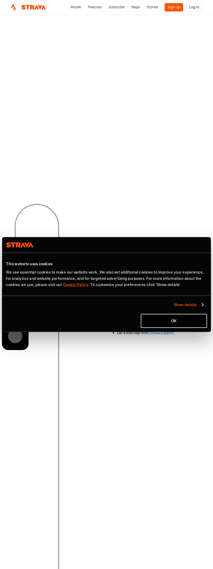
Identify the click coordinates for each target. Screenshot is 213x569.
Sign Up (174, 7)
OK (174, 320)
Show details (185, 304)
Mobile (76, 7)
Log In (194, 7)
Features (95, 7)
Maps (135, 7)
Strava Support (161, 333)
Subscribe (117, 7)
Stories (152, 7)
